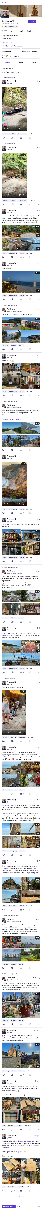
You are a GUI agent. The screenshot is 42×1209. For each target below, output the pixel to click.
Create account (8, 1206)
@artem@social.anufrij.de (9, 23)
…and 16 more (27, 1125)
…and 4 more (28, 557)
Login (19, 1206)
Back (6, 2)
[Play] (4, 128)
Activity (7, 63)
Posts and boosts (7, 68)
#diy (3, 72)
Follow (32, 22)
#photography (11, 72)
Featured (34, 63)
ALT (18, 235)
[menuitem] (14, 109)
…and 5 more (28, 295)
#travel (19, 72)
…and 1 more (31, 134)
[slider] (14, 126)
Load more (21, 1196)
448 (12, 32)
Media (21, 63)
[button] (14, 109)
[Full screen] (24, 128)
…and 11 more (29, 1187)
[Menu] (38, 21)
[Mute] (8, 128)
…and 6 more (28, 253)
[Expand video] (20, 128)
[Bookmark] (30, 138)
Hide (23, 88)
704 (3, 32)
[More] (39, 138)
